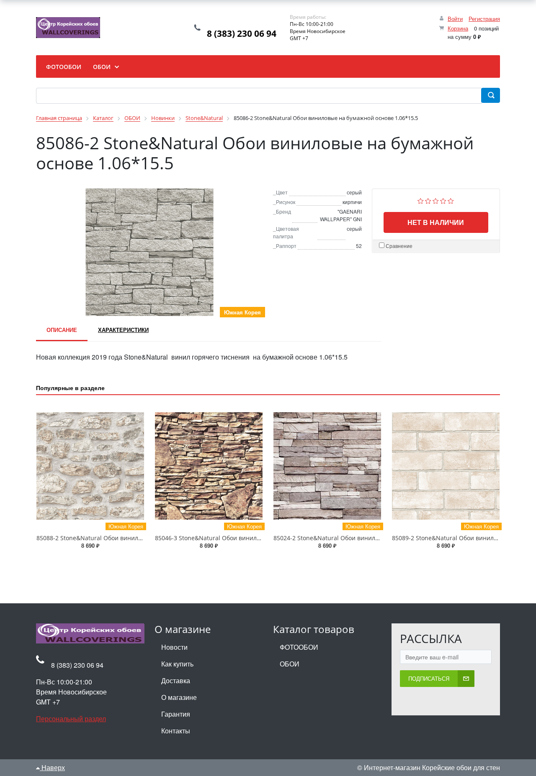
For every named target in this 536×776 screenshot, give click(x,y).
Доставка (175, 680)
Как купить (177, 664)
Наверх (52, 767)
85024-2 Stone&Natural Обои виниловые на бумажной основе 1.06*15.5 (376, 538)
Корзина (458, 28)
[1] (420, 200)
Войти (455, 19)
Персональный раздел (71, 718)
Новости (174, 647)
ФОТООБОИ (299, 647)
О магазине (179, 697)
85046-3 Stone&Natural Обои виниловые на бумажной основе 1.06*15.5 (258, 538)
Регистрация (484, 19)
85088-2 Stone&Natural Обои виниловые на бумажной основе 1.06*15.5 (139, 538)
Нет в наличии (435, 222)
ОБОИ (289, 664)
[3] (436, 200)
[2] (428, 200)
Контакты (175, 730)
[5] (451, 200)
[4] (443, 200)
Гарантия (175, 714)
